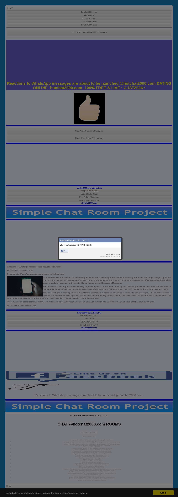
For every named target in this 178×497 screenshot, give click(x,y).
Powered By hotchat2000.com (110, 256)
